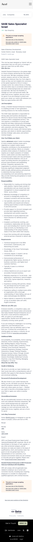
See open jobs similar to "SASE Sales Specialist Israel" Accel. (16, 42)
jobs (4, 15)
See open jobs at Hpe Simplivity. (15, 39)
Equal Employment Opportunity (15, 459)
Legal (21, 539)
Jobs (18, 530)
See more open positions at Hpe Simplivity (16, 500)
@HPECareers (10, 417)
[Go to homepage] (4, 4)
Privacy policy (12, 515)
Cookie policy (20, 515)
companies (10, 15)
